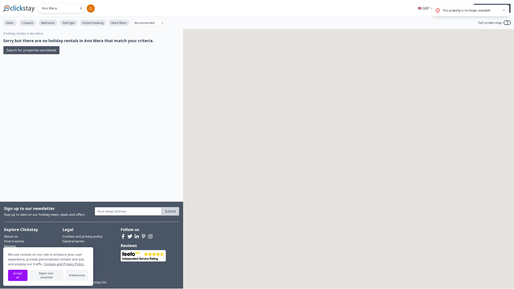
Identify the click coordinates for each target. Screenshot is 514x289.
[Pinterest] (143, 236)
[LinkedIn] (136, 236)
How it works (14, 241)
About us (11, 236)
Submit (170, 211)
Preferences (77, 275)
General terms (73, 241)
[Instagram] (150, 236)
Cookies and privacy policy (82, 236)
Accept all (17, 275)
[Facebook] (123, 236)
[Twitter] (129, 236)
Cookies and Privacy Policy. (64, 264)
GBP (425, 8)
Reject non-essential (46, 275)
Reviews (10, 246)
